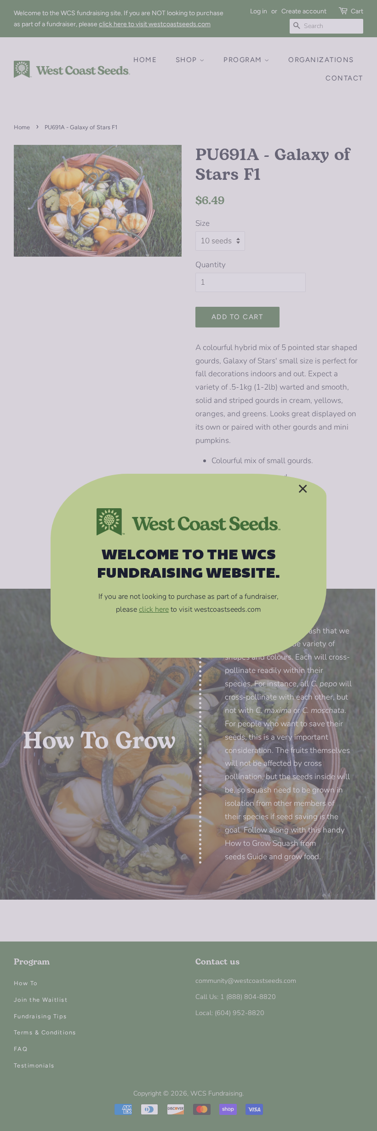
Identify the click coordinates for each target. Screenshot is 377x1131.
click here (154, 609)
